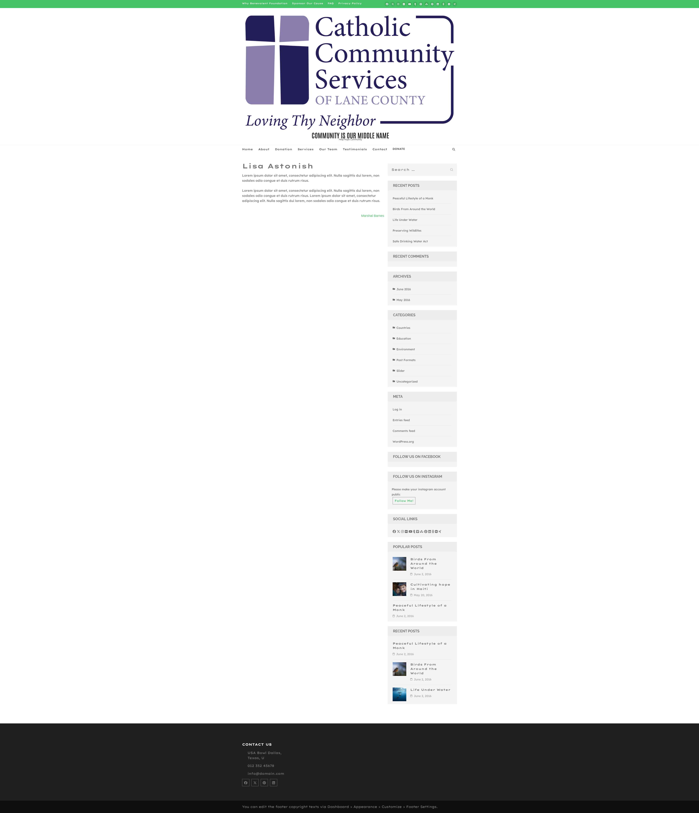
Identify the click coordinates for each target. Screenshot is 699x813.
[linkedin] (438, 4)
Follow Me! (404, 501)
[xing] (455, 4)
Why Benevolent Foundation (264, 3)
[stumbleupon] (426, 4)
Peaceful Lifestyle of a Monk (413, 198)
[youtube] (409, 4)
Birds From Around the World (414, 209)
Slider (400, 371)
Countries (403, 328)
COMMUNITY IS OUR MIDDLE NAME (350, 135)
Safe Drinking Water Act (410, 241)
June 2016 (403, 289)
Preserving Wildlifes (407, 230)
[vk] (449, 4)
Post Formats (406, 360)
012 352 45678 (261, 766)
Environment (405, 349)
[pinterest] (432, 4)
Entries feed (401, 420)
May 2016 (403, 300)
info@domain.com (266, 773)
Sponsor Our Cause (307, 3)
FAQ (331, 3)
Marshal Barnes (372, 216)
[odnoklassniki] (443, 4)
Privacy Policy (350, 3)
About (263, 149)
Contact (379, 149)
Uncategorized (407, 381)
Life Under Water (405, 220)
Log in (397, 409)
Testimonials (355, 149)
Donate (399, 149)
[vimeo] (421, 4)
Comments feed (404, 431)
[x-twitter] (392, 4)
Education (403, 338)
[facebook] (387, 4)
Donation (283, 149)
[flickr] (404, 4)
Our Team (328, 149)
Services (306, 149)
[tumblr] (415, 4)
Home (247, 149)
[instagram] (398, 4)
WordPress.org (403, 441)
